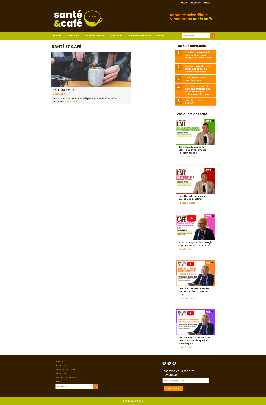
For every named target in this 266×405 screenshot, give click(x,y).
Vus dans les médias (139, 35)
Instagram (195, 2)
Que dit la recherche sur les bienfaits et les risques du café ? (193, 291)
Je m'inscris (173, 388)
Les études (116, 35)
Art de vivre (72, 35)
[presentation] (195, 132)
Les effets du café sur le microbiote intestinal (192, 197)
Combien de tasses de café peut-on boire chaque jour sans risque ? (198, 56)
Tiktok (207, 2)
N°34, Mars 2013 (63, 90)
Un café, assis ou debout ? (194, 101)
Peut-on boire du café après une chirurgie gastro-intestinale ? (197, 69)
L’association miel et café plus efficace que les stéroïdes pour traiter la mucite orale (197, 90)
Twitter (183, 2)
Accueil (57, 35)
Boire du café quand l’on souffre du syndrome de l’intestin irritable (192, 149)
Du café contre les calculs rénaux (195, 79)
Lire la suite (73, 101)
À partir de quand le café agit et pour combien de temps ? (195, 244)
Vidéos (160, 35)
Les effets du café (94, 35)
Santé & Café (137, 401)
